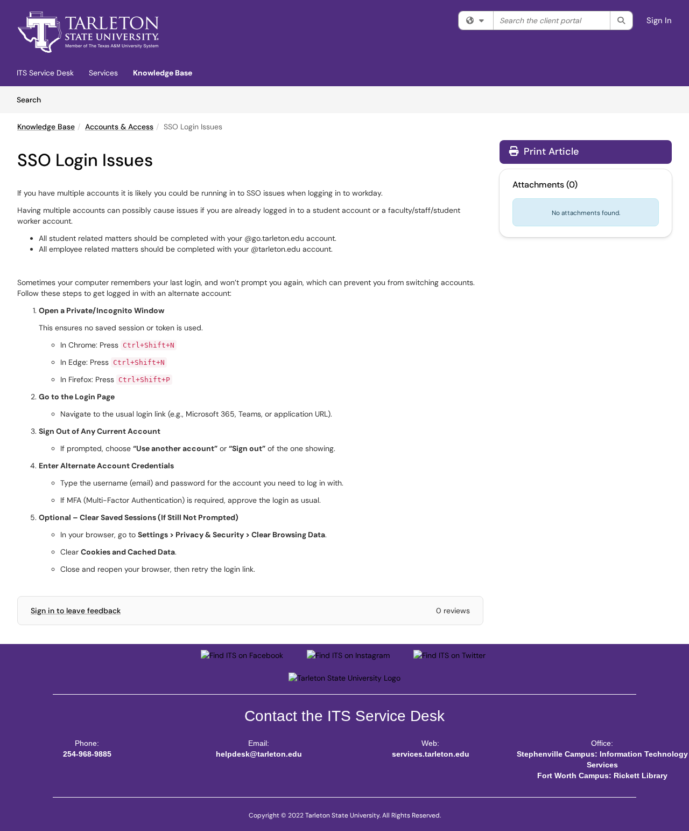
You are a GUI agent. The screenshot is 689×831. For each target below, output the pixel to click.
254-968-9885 (87, 754)
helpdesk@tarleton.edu (259, 754)
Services (103, 73)
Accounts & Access (119, 126)
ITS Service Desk (45, 73)
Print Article (550, 151)
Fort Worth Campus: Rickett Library (602, 775)
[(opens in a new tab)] (88, 32)
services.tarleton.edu (430, 754)
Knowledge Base (162, 73)
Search (32, 99)
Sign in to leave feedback (76, 610)
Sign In (659, 20)
